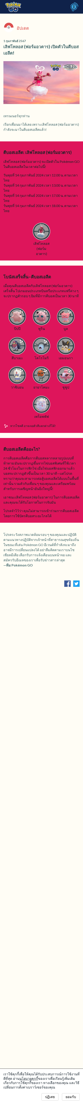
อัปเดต (23, 28)
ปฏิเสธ (50, 1097)
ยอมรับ (71, 1097)
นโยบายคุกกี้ (28, 1079)
